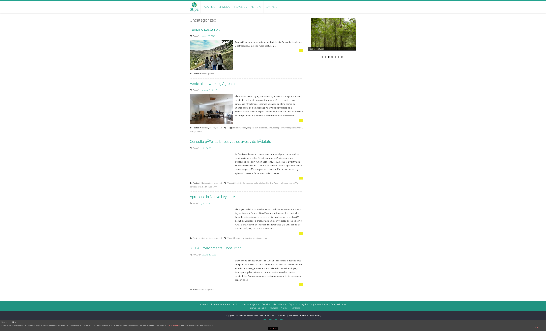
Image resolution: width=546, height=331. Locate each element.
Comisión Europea (242, 183)
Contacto (271, 6)
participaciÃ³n (279, 127)
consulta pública (258, 183)
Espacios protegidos (298, 304)
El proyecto (216, 304)
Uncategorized (207, 73)
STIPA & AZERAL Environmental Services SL (258, 315)
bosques (238, 238)
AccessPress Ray (314, 315)
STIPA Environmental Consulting (215, 248)
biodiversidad (240, 127)
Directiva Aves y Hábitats (276, 183)
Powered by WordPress (288, 315)
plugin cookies (540, 327)
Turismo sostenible (205, 29)
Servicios (224, 6)
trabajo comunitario (294, 127)
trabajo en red (196, 131)
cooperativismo (265, 127)
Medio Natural (279, 304)
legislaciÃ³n (293, 183)
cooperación (252, 127)
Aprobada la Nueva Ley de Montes (217, 197)
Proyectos (240, 6)
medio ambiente (260, 238)
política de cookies (173, 325)
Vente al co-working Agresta (212, 84)
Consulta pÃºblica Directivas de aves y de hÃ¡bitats (230, 141)
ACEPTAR (273, 329)
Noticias (256, 6)
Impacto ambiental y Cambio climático (329, 304)
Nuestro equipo (232, 304)
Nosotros (208, 6)
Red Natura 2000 (209, 186)
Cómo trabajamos (250, 304)
